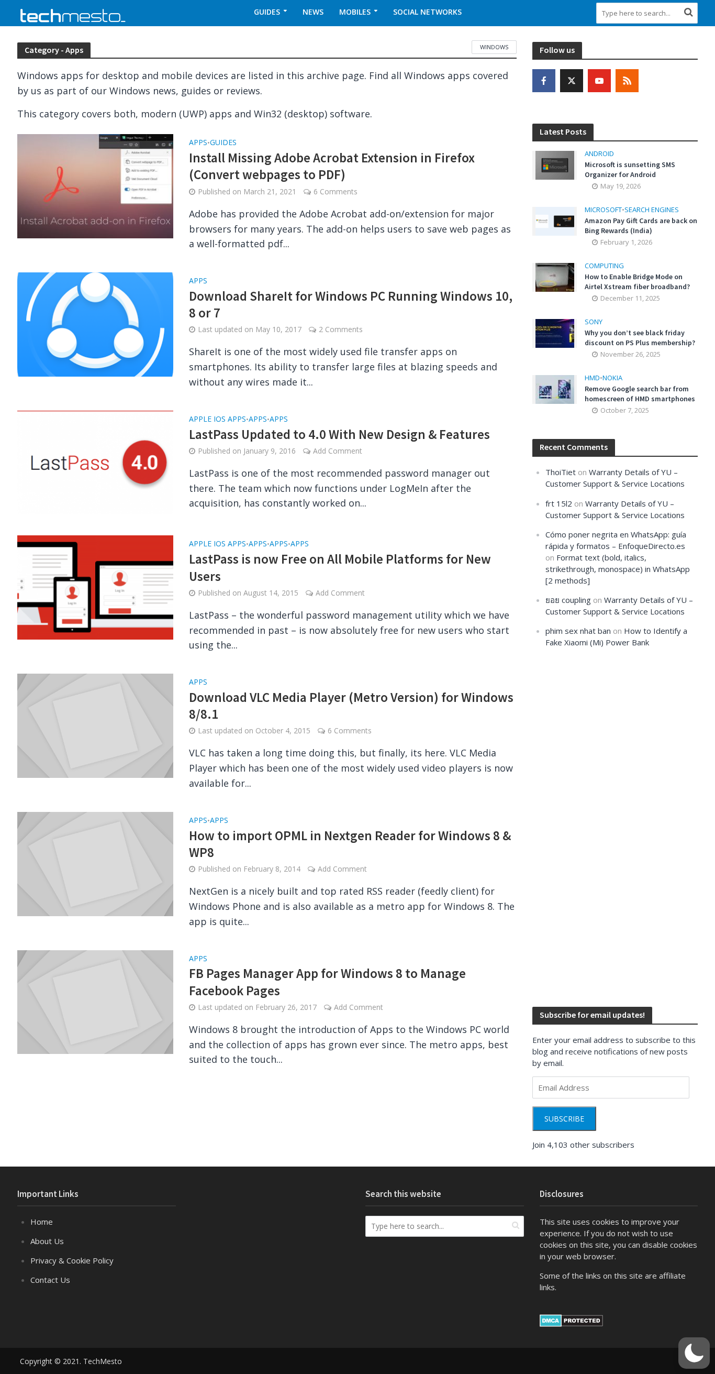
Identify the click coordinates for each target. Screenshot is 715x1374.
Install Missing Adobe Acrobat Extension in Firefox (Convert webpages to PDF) (332, 166)
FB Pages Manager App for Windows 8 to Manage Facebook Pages (327, 981)
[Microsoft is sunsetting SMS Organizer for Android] (554, 164)
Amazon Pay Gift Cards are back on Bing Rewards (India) (641, 225)
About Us (47, 1241)
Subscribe (564, 1119)
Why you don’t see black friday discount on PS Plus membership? (640, 337)
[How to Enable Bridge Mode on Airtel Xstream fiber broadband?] (554, 276)
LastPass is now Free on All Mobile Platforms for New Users (340, 567)
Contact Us (50, 1279)
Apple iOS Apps (217, 419)
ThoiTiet (560, 472)
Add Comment (337, 451)
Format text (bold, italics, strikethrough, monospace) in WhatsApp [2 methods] (617, 569)
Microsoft (603, 209)
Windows (494, 47)
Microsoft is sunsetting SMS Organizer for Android (630, 169)
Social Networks (427, 12)
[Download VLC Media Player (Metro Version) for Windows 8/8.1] (95, 724)
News (313, 12)
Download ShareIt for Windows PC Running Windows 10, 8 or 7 (350, 304)
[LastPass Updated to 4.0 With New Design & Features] (95, 461)
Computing (604, 265)
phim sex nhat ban (578, 630)
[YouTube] (599, 80)
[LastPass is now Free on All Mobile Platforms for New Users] (95, 586)
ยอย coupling (568, 600)
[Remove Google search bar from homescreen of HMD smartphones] (554, 388)
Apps (198, 143)
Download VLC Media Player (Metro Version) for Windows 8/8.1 (351, 705)
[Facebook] (543, 80)
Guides (267, 12)
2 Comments (341, 329)
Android (599, 153)
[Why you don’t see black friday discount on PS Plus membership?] (554, 332)
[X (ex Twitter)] (571, 80)
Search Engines (651, 209)
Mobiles (355, 12)
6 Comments (336, 191)
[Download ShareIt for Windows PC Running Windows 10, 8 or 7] (95, 323)
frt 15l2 (558, 503)
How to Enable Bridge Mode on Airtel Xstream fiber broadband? (637, 281)
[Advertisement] (610, 826)
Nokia (612, 377)
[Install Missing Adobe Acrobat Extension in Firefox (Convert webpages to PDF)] (95, 185)
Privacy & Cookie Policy (72, 1260)
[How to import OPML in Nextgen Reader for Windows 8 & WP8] (95, 862)
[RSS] (627, 80)
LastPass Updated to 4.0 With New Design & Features (339, 434)
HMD (592, 377)
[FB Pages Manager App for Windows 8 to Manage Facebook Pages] (95, 1001)
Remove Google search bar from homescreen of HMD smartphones (640, 393)
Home (41, 1221)
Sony (593, 321)
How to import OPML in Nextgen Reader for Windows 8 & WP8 (350, 844)
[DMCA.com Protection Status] (571, 1319)
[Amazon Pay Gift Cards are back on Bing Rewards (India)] (554, 220)
